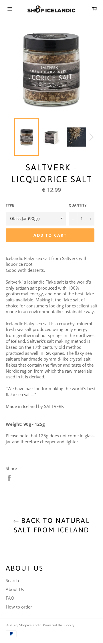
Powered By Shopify (58, 625)
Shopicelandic (30, 625)
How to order (19, 607)
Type (10, 205)
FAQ (10, 598)
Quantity (77, 205)
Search (12, 580)
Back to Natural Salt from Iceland (52, 525)
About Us (15, 589)
